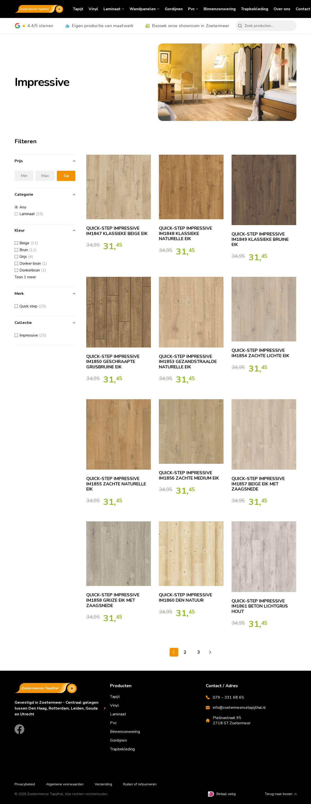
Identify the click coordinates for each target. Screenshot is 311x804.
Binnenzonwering (220, 9)
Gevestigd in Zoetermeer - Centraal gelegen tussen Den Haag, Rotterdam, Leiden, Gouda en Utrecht (56, 708)
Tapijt (78, 9)
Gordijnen (174, 9)
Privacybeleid (25, 784)
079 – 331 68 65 (228, 697)
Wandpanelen (143, 9)
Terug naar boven (278, 794)
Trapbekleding (254, 9)
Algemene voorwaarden (65, 784)
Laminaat (112, 9)
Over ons (282, 9)
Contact (303, 9)
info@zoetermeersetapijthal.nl (239, 707)
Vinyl (93, 9)
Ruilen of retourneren (139, 784)
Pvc (191, 9)
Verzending (103, 784)
